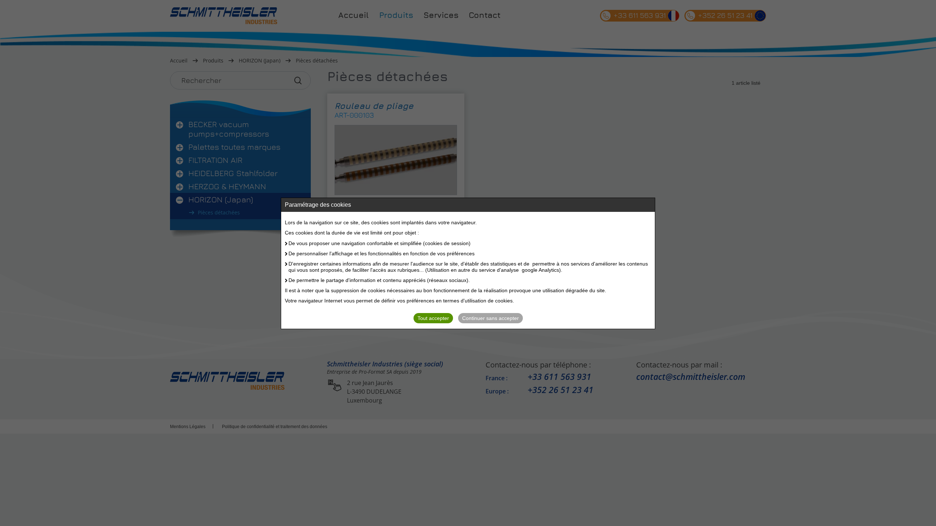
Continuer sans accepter (490, 318)
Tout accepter (433, 318)
